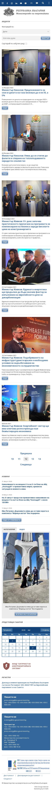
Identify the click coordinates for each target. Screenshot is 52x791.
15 (39, 644)
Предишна (26, 453)
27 (26, 651)
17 (5, 648)
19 (19, 648)
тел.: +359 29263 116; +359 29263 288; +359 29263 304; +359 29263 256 (25, 703)
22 (39, 648)
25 (12, 651)
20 (26, 648)
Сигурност (8, 779)
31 (5, 655)
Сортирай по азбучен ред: (13, 43)
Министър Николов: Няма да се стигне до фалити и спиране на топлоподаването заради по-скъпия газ (25, 158)
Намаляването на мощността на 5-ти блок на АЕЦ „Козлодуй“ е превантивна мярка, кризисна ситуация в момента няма (24, 486)
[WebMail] (37, 3)
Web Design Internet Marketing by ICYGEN (41, 788)
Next (45, 543)
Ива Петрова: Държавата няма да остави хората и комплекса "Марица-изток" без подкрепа (25, 512)
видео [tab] (22, 529)
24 (5, 651)
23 (46, 648)
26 (19, 651)
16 (46, 644)
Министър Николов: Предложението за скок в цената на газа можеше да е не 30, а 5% (25, 93)
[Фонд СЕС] (17, 666)
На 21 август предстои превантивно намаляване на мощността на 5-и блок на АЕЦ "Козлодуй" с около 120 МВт (25, 499)
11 (19, 459)
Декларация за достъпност (28, 775)
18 (12, 648)
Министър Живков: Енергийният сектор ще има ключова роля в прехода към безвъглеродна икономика (25, 429)
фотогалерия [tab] (9, 529)
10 (12, 459)
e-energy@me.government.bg (15, 720)
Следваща (26, 464)
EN (31, 3)
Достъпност (9, 775)
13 (33, 459)
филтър (45, 38)
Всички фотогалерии (26, 614)
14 (39, 459)
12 (26, 459)
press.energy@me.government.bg (16, 700)
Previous (6, 543)
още (5, 108)
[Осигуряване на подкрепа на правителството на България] (29, 766)
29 (39, 651)
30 (46, 651)
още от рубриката (11, 520)
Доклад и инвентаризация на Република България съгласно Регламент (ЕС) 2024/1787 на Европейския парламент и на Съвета (25, 684)
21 (33, 648)
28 (33, 651)
